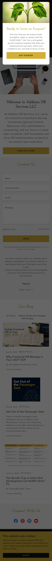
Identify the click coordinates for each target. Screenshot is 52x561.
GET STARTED (26, 55)
